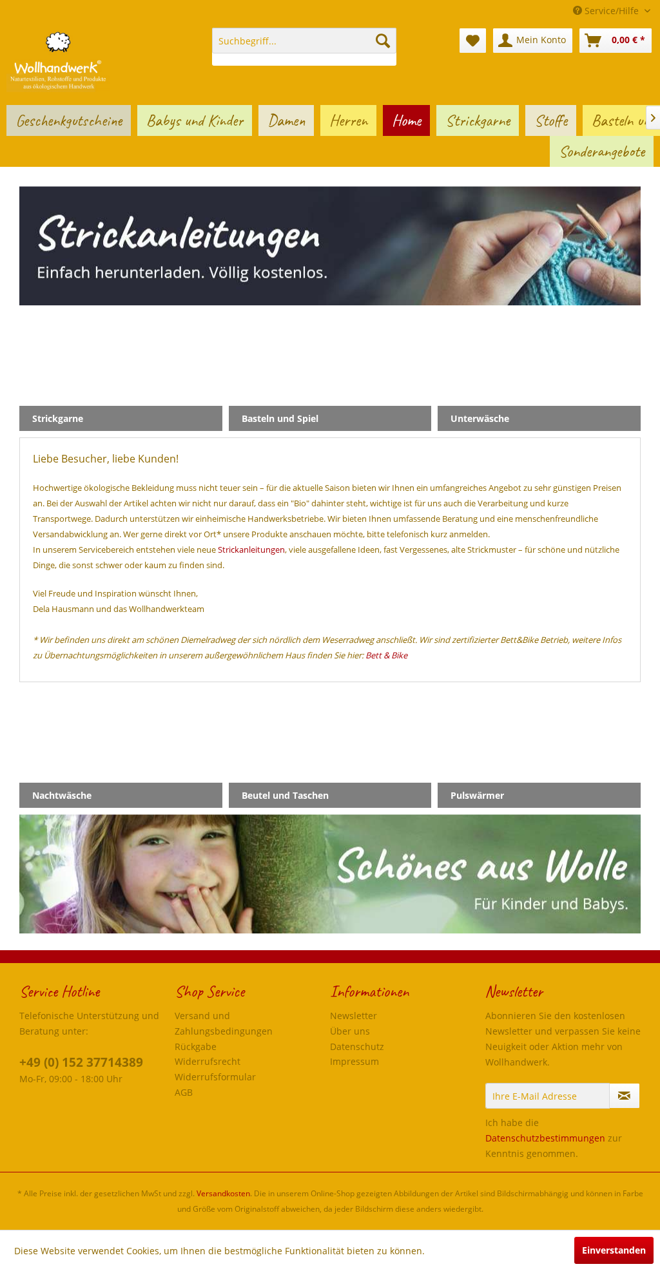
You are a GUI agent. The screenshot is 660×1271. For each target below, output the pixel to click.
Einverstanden (614, 1250)
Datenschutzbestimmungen (545, 1138)
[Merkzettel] (473, 40)
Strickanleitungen (251, 549)
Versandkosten (223, 1193)
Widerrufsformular (215, 1077)
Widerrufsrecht (207, 1061)
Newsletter (353, 1015)
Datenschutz (357, 1046)
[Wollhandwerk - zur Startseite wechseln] (58, 60)
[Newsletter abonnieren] (624, 1096)
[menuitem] (304, 47)
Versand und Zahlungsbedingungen (224, 1023)
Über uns (350, 1031)
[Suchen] (382, 40)
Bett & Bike (386, 655)
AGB (184, 1092)
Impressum (354, 1061)
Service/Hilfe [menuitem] (611, 11)
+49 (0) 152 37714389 (81, 1062)
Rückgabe (196, 1046)
